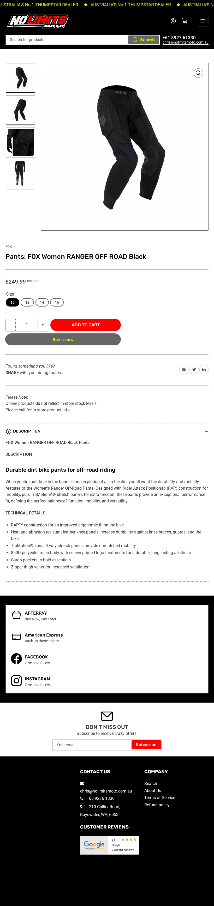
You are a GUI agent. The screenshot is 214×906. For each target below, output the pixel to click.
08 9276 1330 (101, 798)
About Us (152, 790)
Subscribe (146, 744)
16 (57, 302)
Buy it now (63, 339)
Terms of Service (159, 797)
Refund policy (157, 804)
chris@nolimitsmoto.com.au (186, 42)
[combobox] (82, 40)
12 (27, 302)
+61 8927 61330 (179, 37)
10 (12, 302)
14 (42, 302)
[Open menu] (203, 21)
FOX (8, 247)
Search (147, 39)
